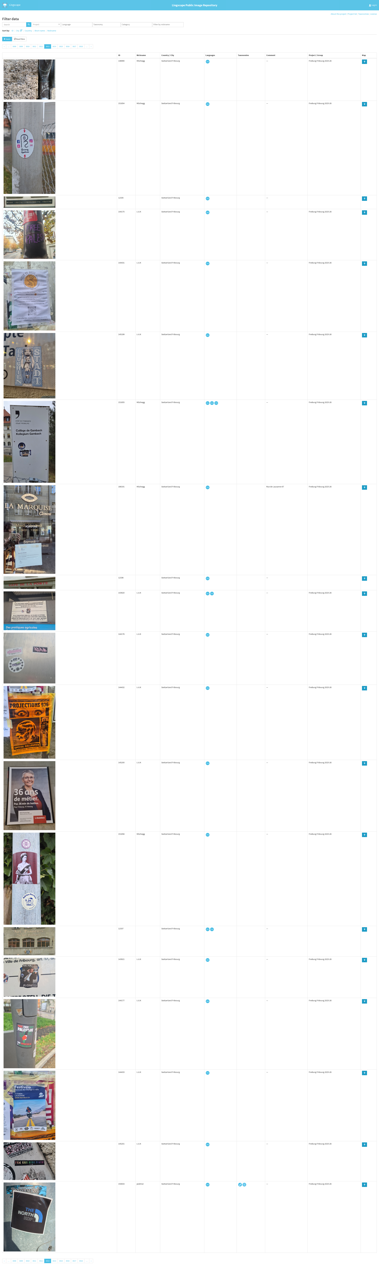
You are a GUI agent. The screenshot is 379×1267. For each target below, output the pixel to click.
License (373, 14)
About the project (338, 14)
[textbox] (77, 24)
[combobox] (46, 24)
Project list (352, 14)
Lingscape (14, 5)
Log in (374, 5)
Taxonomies (363, 14)
